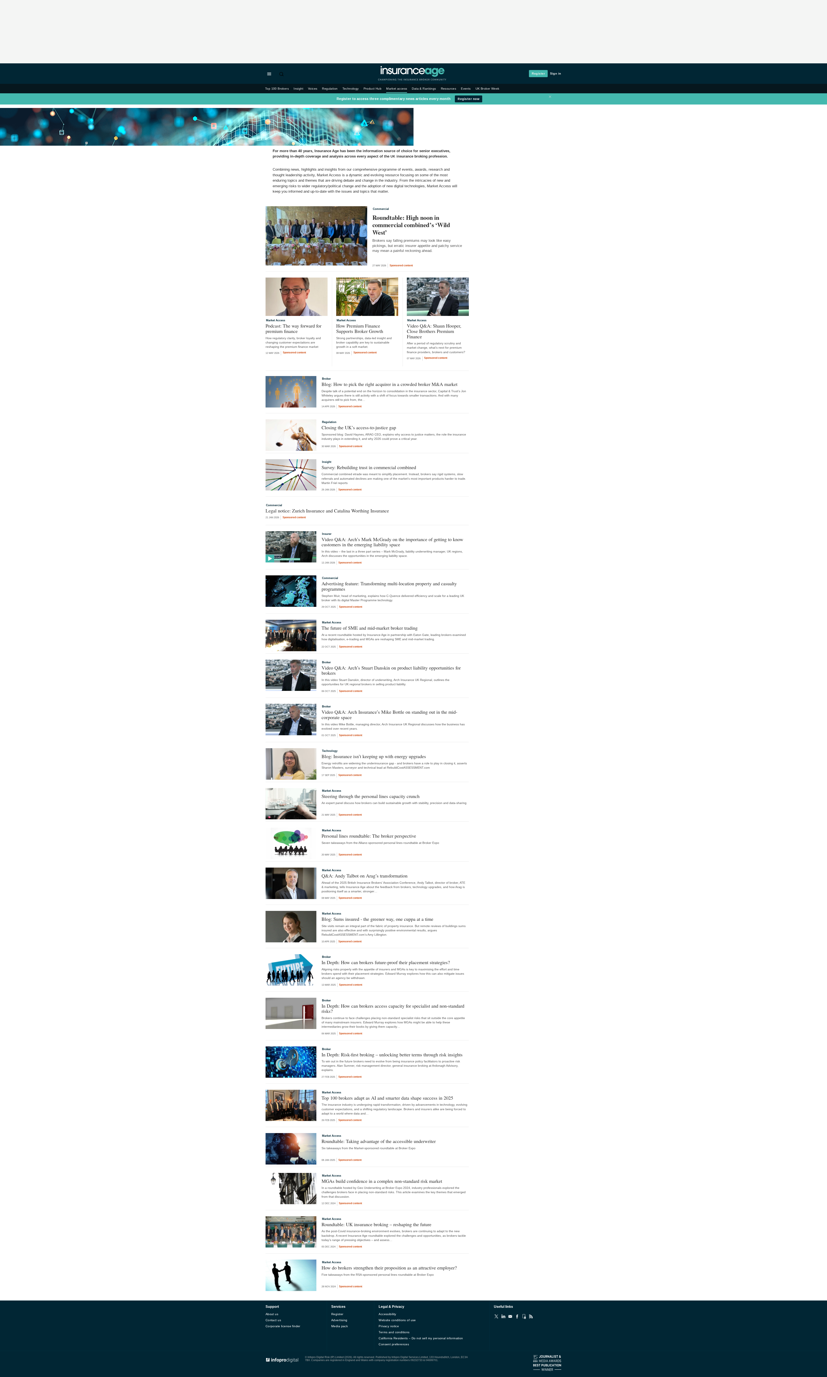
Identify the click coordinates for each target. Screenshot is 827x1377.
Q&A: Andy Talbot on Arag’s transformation (364, 875)
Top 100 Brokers (277, 88)
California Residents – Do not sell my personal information (421, 1338)
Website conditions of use (397, 1320)
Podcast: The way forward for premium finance (293, 328)
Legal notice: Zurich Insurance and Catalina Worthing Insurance (327, 510)
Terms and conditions (394, 1332)
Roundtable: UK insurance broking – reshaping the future (378, 1224)
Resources (448, 88)
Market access (396, 88)
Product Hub (373, 88)
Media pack (339, 1326)
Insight (298, 88)
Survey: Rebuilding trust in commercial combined (369, 467)
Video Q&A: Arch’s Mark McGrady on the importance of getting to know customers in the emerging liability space (392, 542)
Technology (350, 88)
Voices (312, 88)
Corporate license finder (283, 1326)
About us (272, 1314)
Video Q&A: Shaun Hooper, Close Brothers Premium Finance (434, 331)
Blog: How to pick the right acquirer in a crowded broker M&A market (389, 384)
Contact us (273, 1320)
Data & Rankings (424, 88)
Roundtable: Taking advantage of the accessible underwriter (379, 1141)
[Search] (281, 74)
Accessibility (387, 1314)
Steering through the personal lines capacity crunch (371, 796)
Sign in (555, 73)
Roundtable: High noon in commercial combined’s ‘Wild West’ (411, 225)
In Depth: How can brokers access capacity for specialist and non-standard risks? (393, 1008)
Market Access (275, 320)
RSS (530, 1316)
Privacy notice (389, 1326)
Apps (524, 1316)
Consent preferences (394, 1344)
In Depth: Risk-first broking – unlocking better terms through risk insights (392, 1054)
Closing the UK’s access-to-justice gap (359, 427)
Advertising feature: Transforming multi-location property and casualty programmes (389, 586)
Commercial (381, 209)
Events (466, 88)
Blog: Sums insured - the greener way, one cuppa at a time (377, 919)
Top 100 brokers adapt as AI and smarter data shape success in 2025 (387, 1098)
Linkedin (503, 1316)
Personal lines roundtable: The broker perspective (369, 835)
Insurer (326, 534)
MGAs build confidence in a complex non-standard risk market (382, 1181)
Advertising (339, 1320)
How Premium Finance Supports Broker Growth (359, 328)
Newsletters (510, 1316)
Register (538, 73)
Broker (326, 378)
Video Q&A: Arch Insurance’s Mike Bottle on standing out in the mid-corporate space (389, 714)
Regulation (329, 88)
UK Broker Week (487, 88)
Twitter (496, 1316)
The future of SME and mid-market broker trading (370, 628)
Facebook (517, 1316)
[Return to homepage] (412, 76)
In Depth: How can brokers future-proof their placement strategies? (386, 962)
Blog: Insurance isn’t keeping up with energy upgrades (374, 756)
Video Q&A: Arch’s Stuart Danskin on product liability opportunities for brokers (391, 670)
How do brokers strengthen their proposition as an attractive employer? (389, 1267)
